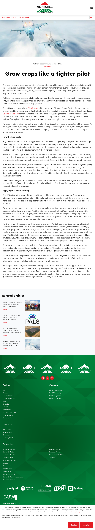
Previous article (10, 17)
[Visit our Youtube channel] (52, 378)
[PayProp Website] (75, 488)
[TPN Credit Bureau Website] (60, 488)
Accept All (86, 525)
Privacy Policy (75, 512)
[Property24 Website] (10, 488)
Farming (47, 66)
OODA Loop (33, 108)
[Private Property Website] (28, 488)
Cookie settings (59, 525)
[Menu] (91, 7)
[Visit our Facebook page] (43, 378)
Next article (22, 17)
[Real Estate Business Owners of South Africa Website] (44, 488)
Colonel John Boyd (11, 113)
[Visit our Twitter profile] (47, 378)
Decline (74, 525)
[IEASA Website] (10, 497)
